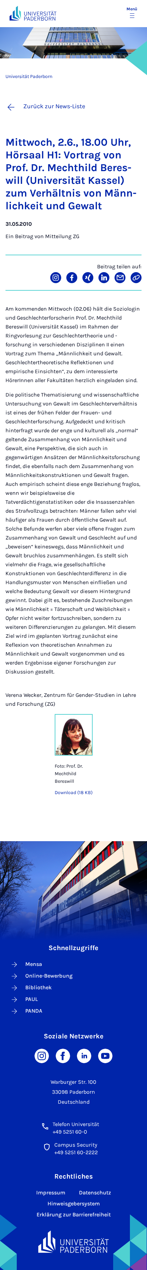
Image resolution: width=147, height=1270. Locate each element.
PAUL (31, 999)
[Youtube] (105, 1055)
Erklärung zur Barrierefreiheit (74, 1214)
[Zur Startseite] (33, 13)
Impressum (50, 1192)
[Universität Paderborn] (73, 1241)
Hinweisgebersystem (74, 1203)
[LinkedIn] (84, 1055)
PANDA (33, 1010)
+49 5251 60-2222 (76, 1152)
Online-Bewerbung (48, 975)
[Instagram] (42, 1055)
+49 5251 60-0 (70, 1131)
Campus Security (75, 1144)
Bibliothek (38, 987)
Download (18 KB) (74, 792)
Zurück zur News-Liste (54, 106)
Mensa (33, 964)
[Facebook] (63, 1055)
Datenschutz (95, 1192)
